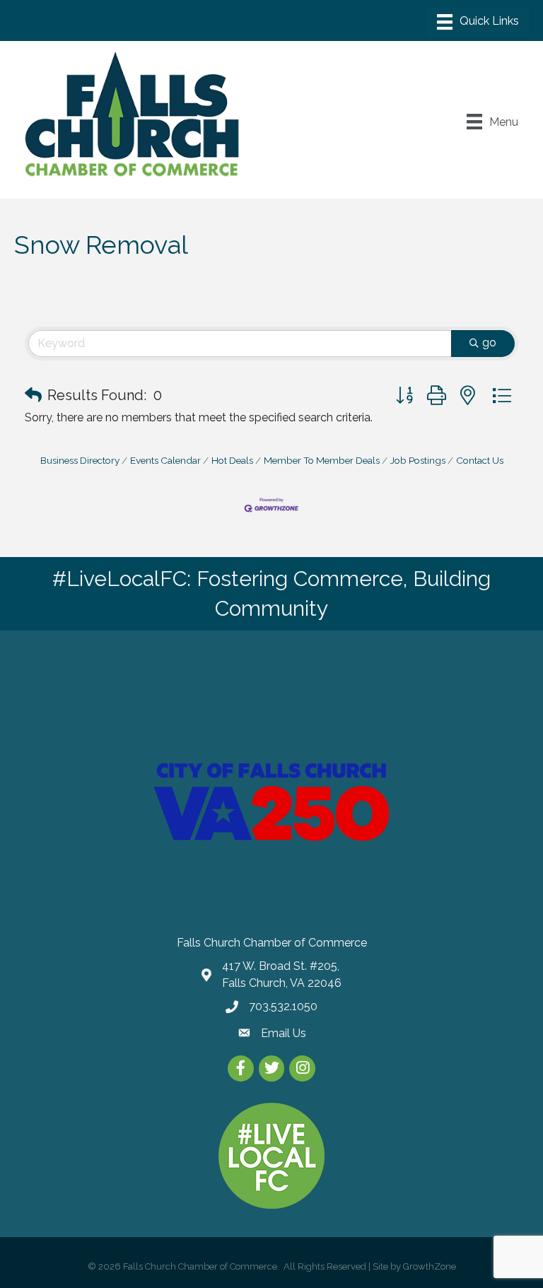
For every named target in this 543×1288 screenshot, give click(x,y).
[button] (33, 395)
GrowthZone (429, 1266)
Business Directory (79, 460)
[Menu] (478, 22)
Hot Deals (232, 460)
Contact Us (479, 460)
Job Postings (417, 460)
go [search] (489, 342)
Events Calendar (165, 460)
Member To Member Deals (322, 460)
